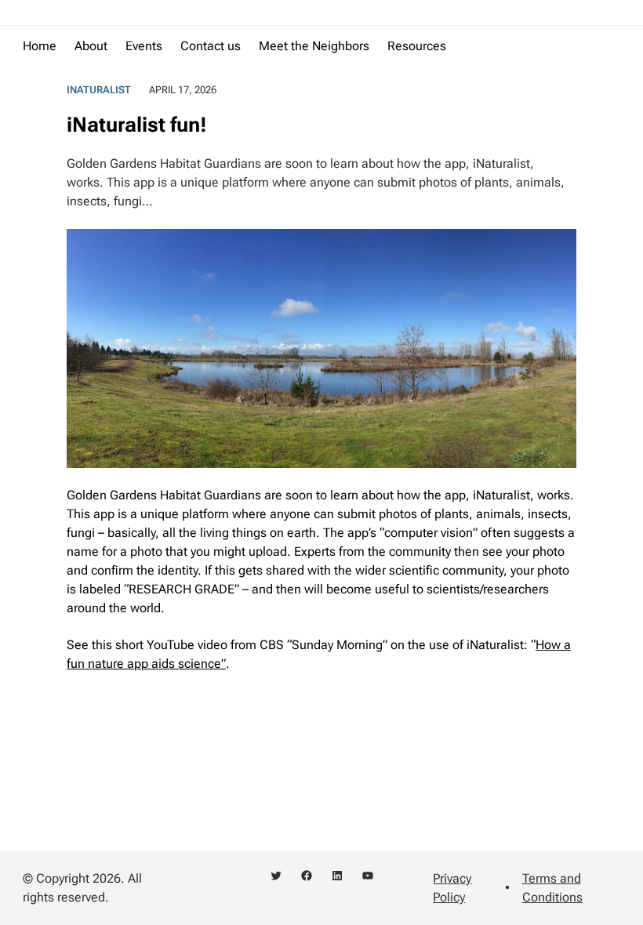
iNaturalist (99, 90)
